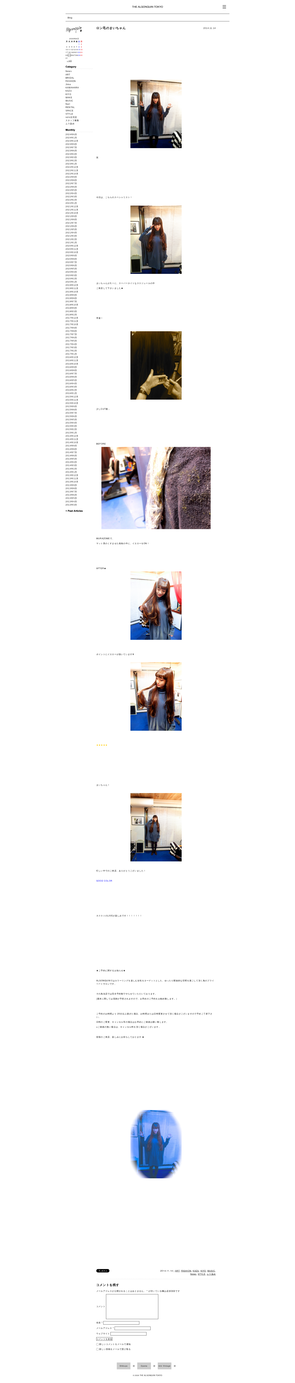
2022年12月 (72, 167)
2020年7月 (71, 262)
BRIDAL (70, 78)
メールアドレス (105, 1327)
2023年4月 (71, 154)
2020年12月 (72, 246)
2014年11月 (72, 439)
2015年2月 (71, 429)
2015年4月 (71, 423)
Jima (68, 84)
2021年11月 (72, 210)
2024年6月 (71, 134)
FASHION (71, 81)
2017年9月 (71, 328)
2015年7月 (71, 413)
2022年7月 (71, 183)
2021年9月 (71, 216)
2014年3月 (71, 465)
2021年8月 (71, 219)
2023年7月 (71, 147)
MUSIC (69, 101)
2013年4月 (71, 501)
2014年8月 (71, 449)
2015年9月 (71, 406)
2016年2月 (71, 390)
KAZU (69, 91)
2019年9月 (71, 295)
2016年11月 (72, 360)
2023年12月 (72, 141)
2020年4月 (71, 272)
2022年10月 (72, 174)
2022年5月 (71, 190)
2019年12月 (72, 285)
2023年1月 (71, 164)
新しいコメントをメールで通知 (115, 1344)
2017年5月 (71, 341)
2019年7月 (71, 301)
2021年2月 (71, 239)
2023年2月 (71, 160)
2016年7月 (71, 373)
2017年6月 (71, 337)
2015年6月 (71, 416)
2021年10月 (72, 213)
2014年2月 (71, 469)
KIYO (68, 94)
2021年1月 (71, 242)
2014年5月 (71, 459)
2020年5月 (71, 269)
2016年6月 (71, 377)
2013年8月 (71, 488)
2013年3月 (71, 505)
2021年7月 (71, 223)
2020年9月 (71, 255)
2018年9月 (71, 308)
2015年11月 (72, 400)
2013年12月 (72, 475)
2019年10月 (72, 292)
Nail (68, 104)
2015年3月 (71, 426)
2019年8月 (71, 298)
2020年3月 (71, 275)
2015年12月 (72, 397)
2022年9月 (71, 177)
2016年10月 (72, 364)
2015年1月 (71, 433)
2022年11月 (72, 170)
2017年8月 (71, 331)
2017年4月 (71, 344)
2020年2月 (71, 278)
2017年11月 (72, 321)
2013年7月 (71, 491)
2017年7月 (71, 334)
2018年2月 (71, 315)
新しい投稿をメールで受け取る (115, 1348)
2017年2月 (71, 351)
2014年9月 (71, 446)
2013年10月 (72, 482)
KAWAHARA (72, 87)
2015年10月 (72, 403)
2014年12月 (72, 436)
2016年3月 (71, 387)
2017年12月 (72, 318)
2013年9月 (71, 485)
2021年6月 (71, 226)
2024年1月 (71, 138)
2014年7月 (71, 452)
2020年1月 (71, 282)
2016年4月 (71, 383)
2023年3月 (71, 157)
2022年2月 (71, 200)
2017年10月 (72, 324)
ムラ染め (70, 123)
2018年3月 (71, 311)
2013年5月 (71, 498)
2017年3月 (71, 347)
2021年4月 (71, 232)
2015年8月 (71, 409)
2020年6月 (71, 265)
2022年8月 (71, 180)
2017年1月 (71, 354)
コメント (100, 1306)
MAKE (69, 97)
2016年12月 (72, 357)
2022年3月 (71, 196)
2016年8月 (71, 370)
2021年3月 (71, 236)
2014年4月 (71, 462)
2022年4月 (71, 193)
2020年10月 (72, 252)
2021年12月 (72, 206)
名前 (99, 1322)
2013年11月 (72, 478)
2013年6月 (71, 495)
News (69, 71)
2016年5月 (71, 380)
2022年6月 (71, 187)
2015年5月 (71, 419)
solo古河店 (71, 117)
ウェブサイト (103, 1333)
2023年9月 (71, 144)
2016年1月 (71, 393)
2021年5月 (71, 229)
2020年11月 (72, 249)
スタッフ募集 (72, 120)
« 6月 (69, 61)
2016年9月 (71, 367)
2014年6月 (71, 455)
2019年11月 (72, 288)
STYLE (69, 114)
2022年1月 (71, 203)
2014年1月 (71, 472)
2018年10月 (72, 305)
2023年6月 (71, 150)
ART (68, 74)
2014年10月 (72, 442)
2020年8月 (71, 259)
